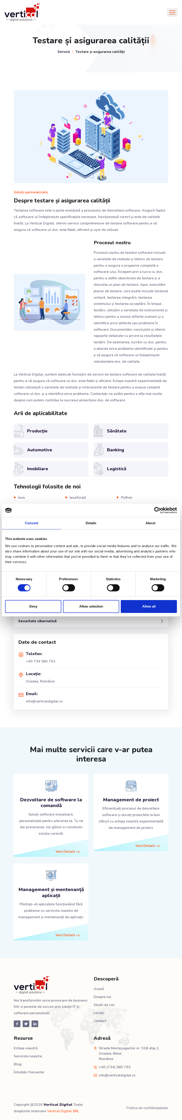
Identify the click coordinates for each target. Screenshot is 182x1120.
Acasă (99, 988)
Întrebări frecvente (29, 1072)
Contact (100, 1020)
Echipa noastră (26, 1048)
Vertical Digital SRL (63, 1111)
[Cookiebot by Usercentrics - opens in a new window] (157, 510)
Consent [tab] (31, 523)
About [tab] (150, 523)
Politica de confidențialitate (147, 1108)
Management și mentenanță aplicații (51, 892)
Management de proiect (131, 800)
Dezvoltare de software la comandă (51, 803)
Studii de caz (104, 1004)
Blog (18, 1064)
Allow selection (91, 606)
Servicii (63, 51)
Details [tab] (91, 523)
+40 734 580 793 (40, 661)
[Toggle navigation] (172, 12)
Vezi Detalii (65, 851)
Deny (33, 606)
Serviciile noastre (28, 1056)
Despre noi (102, 996)
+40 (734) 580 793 (115, 1067)
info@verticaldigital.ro (44, 701)
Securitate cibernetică (37, 621)
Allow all (149, 606)
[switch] (68, 587)
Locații (99, 1012)
